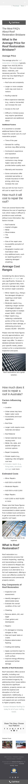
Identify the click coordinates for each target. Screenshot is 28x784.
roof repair (16, 278)
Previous (16, 6)
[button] (3, 744)
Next (22, 6)
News (16, 765)
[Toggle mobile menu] (25, 2)
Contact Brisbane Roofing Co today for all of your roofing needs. (14, 709)
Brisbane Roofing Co (17, 761)
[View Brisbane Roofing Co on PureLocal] (14, 768)
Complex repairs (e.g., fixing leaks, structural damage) (13, 466)
